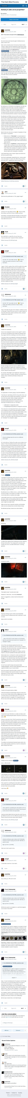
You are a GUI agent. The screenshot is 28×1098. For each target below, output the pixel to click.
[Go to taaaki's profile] (3, 1054)
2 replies (16, 1050)
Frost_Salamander (10, 889)
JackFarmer (7, 1044)
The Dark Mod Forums (10, 2)
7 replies (10, 1077)
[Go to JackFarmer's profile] (3, 1045)
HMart (7, 629)
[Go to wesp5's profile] (2, 251)
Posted (10, 31)
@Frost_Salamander (6, 923)
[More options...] (25, 31)
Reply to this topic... (8, 1022)
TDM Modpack (20, 34)
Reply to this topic (14, 19)
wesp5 (7, 251)
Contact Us (14, 1092)
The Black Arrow (8, 1071)
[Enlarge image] (14, 91)
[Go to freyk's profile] (2, 232)
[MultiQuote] (2, 186)
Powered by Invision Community (14, 1095)
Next (23, 24)
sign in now (8, 1017)
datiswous (8, 294)
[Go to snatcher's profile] (2, 30)
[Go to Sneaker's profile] (2, 207)
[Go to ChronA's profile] (2, 710)
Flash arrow (15, 49)
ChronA (7, 709)
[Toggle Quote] (3, 256)
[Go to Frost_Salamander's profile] (2, 890)
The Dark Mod (13, 14)
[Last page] (26, 24)
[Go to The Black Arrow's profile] (3, 1072)
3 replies (10, 1068)
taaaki (5, 1053)
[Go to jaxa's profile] (2, 192)
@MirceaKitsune (5, 51)
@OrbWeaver (4, 70)
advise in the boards (14, 68)
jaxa (6, 191)
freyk (6, 231)
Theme (8, 1092)
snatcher (4, 13)
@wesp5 (7, 475)
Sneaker (7, 207)
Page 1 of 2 (13, 24)
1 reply (10, 1058)
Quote (6, 186)
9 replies (10, 1087)
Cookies (20, 1092)
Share (7, 1030)
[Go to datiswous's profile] (2, 295)
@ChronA (16, 760)
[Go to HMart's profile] (2, 630)
